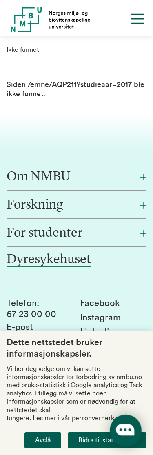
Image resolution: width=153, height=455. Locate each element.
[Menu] (137, 19)
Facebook (100, 303)
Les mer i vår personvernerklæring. (84, 418)
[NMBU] (76, 20)
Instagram (100, 317)
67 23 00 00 (31, 314)
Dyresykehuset (49, 259)
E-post (20, 327)
